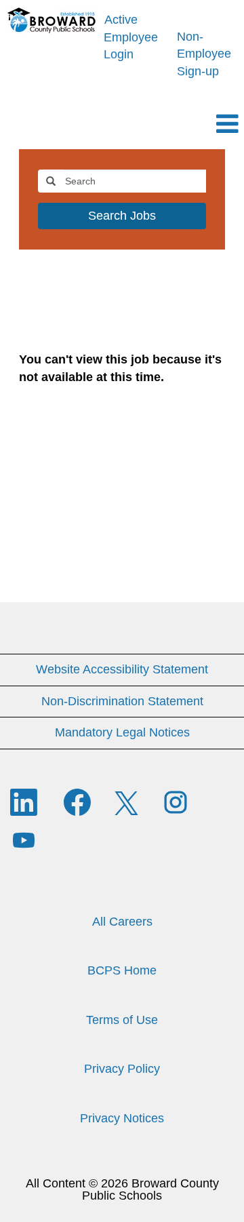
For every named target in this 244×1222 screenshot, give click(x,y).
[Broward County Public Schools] (52, 20)
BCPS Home (122, 970)
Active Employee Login (131, 37)
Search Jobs (122, 215)
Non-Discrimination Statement (122, 701)
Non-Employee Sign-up (204, 54)
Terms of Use (122, 1020)
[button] (122, 125)
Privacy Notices (122, 1118)
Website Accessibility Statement (122, 669)
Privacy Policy (122, 1069)
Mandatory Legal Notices (122, 732)
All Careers (122, 921)
